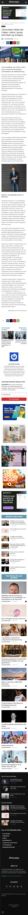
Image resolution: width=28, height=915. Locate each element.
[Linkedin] (14, 886)
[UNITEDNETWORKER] (2, 39)
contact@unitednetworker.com (14, 876)
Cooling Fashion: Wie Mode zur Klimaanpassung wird (12, 704)
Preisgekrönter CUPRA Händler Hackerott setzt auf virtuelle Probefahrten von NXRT (7, 343)
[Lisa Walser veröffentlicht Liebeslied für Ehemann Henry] (5, 538)
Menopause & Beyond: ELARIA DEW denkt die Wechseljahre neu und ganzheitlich (18, 546)
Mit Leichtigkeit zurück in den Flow (18, 529)
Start (2, 23)
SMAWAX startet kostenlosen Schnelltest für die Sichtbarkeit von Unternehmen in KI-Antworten (18, 522)
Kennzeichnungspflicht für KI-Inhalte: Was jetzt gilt (11, 765)
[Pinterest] (14, 42)
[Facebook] (7, 42)
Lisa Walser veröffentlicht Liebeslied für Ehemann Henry (11, 639)
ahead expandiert (7, 745)
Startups (6, 23)
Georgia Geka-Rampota (6, 768)
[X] (11, 42)
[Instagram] (10, 886)
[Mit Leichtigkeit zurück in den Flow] (5, 531)
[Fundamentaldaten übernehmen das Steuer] (5, 569)
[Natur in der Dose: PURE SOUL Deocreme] (5, 554)
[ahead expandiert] (14, 737)
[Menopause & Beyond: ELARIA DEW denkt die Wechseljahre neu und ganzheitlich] (5, 546)
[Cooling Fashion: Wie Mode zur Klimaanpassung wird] (5, 561)
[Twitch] (17, 886)
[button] (2, 912)
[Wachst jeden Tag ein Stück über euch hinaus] (5, 788)
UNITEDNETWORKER (9, 38)
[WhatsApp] (18, 42)
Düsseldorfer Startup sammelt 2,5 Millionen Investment (21, 342)
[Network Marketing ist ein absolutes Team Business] (5, 781)
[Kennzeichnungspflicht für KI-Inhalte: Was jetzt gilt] (14, 756)
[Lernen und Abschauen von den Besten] (5, 796)
